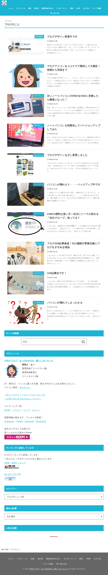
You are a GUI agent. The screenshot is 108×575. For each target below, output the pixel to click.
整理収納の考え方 (48, 8)
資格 (29, 8)
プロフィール (20, 8)
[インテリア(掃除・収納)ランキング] (11, 467)
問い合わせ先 (54, 13)
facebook (29, 421)
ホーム (11, 8)
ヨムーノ (36, 410)
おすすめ (86, 8)
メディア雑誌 (96, 8)
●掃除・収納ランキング (15, 463)
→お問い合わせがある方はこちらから (22, 399)
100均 (78, 8)
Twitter (19, 421)
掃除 (71, 8)
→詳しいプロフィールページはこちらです (24, 395)
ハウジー (17, 410)
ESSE (7, 410)
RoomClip (41, 421)
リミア (26, 410)
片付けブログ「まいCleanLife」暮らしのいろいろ (48, 569)
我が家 (36, 8)
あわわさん (24, 387)
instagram (9, 421)
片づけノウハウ (62, 8)
